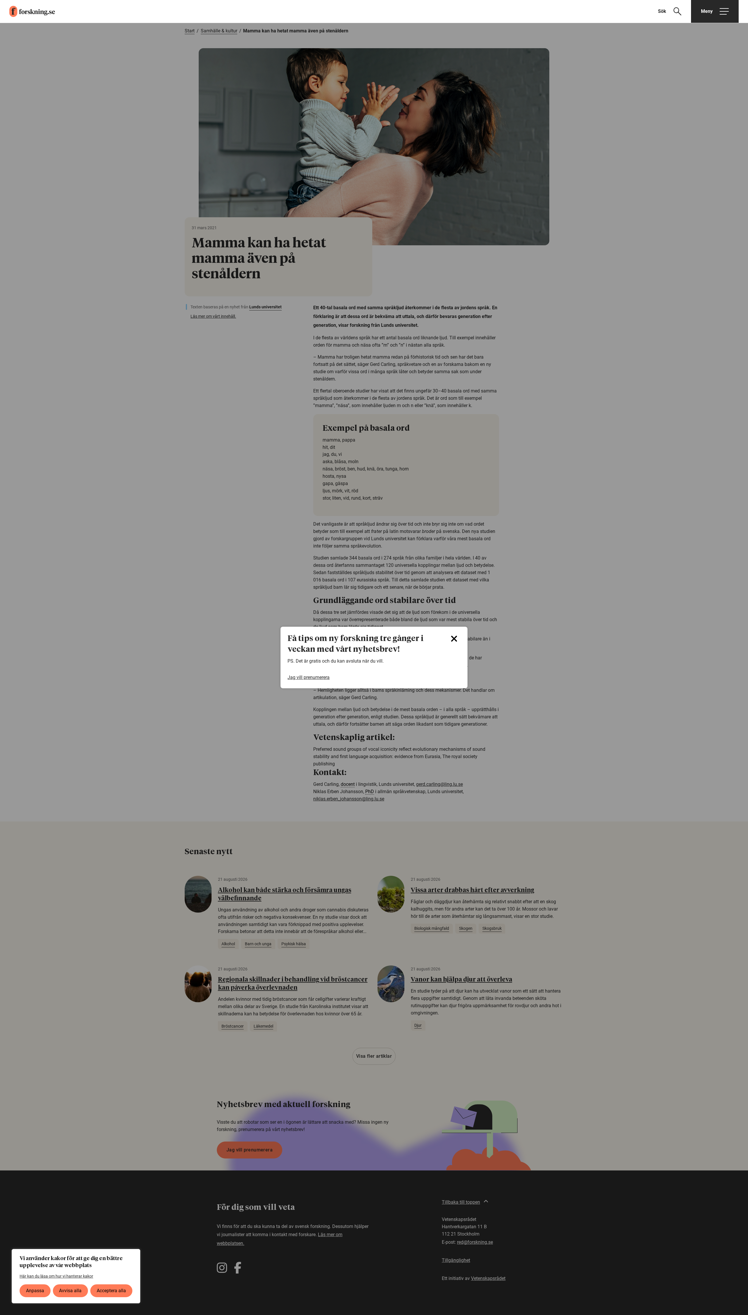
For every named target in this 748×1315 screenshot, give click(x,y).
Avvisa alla (70, 1290)
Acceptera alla (111, 1290)
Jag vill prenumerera (309, 677)
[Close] (454, 639)
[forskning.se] (27, 11)
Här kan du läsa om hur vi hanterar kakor (56, 1276)
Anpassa (35, 1290)
